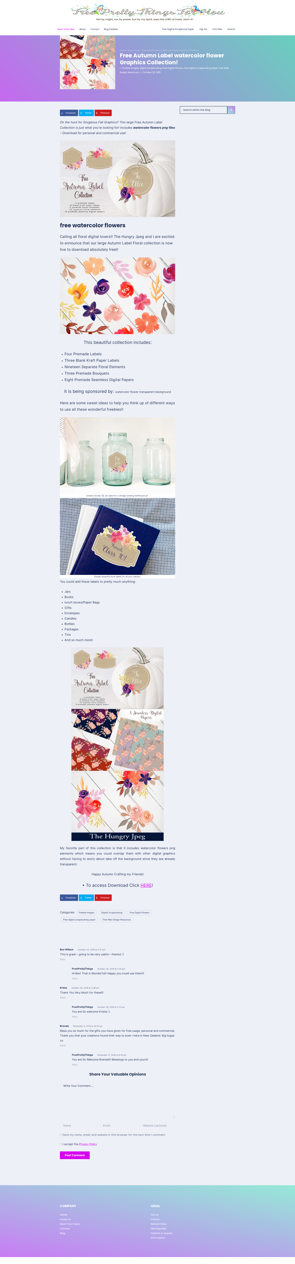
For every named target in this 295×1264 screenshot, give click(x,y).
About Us (65, 1219)
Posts (137, 50)
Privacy (155, 1219)
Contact (65, 1228)
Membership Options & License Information (161, 1233)
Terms (155, 1215)
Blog (130, 50)
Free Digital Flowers (173, 68)
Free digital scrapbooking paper (201, 68)
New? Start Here (70, 1224)
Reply (63, 959)
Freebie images (130, 68)
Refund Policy (159, 1224)
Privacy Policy (88, 1144)
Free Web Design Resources (117, 919)
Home (123, 50)
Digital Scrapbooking (151, 68)
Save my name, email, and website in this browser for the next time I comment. (114, 1134)
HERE (146, 885)
